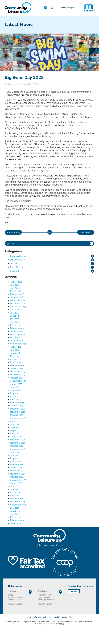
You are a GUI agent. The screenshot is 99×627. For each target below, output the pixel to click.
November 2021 (17, 443)
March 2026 (15, 291)
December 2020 (17, 470)
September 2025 (18, 306)
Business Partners (18, 256)
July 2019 (14, 508)
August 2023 (16, 384)
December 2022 (17, 409)
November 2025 (18, 303)
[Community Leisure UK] (18, 7)
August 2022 (16, 421)
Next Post (85, 232)
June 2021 (15, 455)
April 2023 (15, 396)
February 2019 (17, 520)
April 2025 (15, 322)
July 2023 (14, 387)
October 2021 (16, 446)
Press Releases (17, 267)
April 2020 (15, 492)
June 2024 (15, 353)
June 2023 (15, 390)
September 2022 (18, 418)
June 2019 (15, 511)
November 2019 (17, 501)
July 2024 (14, 350)
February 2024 (17, 365)
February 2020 (17, 498)
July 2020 (14, 486)
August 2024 (16, 347)
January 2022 (16, 436)
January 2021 (16, 467)
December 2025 (17, 300)
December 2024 (17, 334)
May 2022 (14, 430)
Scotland (14, 271)
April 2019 (14, 514)
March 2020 (15, 495)
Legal (64, 617)
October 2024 (16, 340)
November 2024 (18, 337)
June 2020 (15, 489)
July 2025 (14, 313)
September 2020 (18, 480)
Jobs (45, 617)
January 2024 (16, 368)
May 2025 (14, 319)
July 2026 (14, 285)
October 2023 (16, 378)
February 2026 (17, 294)
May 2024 (14, 356)
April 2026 (15, 288)
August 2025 (16, 309)
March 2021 (15, 461)
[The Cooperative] (65, 562)
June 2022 (15, 427)
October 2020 (16, 477)
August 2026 (16, 282)
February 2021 (17, 464)
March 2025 (15, 325)
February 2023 (17, 402)
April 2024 (15, 359)
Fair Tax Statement (33, 617)
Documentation (17, 260)
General (14, 263)
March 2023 (15, 399)
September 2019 (18, 505)
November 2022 (17, 412)
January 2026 (16, 297)
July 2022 (14, 424)
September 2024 (18, 344)
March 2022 (15, 433)
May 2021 (14, 458)
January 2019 (16, 523)
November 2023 (18, 374)
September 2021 (18, 449)
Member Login (66, 7)
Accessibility (54, 617)
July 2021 (14, 452)
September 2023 (18, 381)
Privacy (71, 617)
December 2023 (17, 371)
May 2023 (14, 393)
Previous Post (13, 232)
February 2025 (17, 328)
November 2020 (18, 474)
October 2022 (16, 415)
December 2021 (17, 440)
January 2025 (16, 331)
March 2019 (15, 517)
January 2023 (16, 405)
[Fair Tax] (26, 562)
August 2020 (16, 483)
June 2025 (15, 316)
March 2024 (15, 362)
